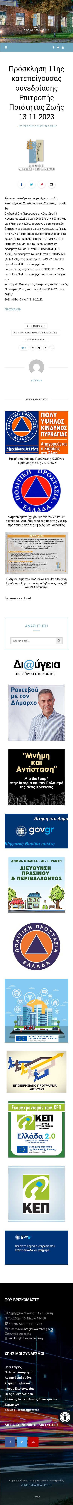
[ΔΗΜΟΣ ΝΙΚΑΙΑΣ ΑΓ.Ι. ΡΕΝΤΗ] (36, 21)
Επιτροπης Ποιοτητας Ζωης (38, 126)
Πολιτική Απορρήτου (19, 1372)
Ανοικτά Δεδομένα (18, 1378)
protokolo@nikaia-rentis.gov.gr (26, 1338)
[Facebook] (10, 1442)
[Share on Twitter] (31, 184)
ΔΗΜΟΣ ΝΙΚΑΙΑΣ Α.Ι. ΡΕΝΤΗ (36, 1485)
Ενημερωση (36, 325)
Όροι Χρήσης (13, 1367)
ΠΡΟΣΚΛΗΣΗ (13, 309)
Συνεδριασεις (35, 339)
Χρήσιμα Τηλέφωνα (18, 1383)
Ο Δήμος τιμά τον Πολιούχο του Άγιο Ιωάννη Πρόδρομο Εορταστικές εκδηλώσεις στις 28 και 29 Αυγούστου (36, 583)
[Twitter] (22, 1442)
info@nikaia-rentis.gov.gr (38, 1329)
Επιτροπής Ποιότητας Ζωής (35, 332)
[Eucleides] (65, 1417)
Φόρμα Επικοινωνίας (19, 1388)
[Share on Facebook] (21, 184)
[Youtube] (33, 1442)
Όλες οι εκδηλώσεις (19, 1394)
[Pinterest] (41, 184)
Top (37, 1497)
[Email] (51, 184)
